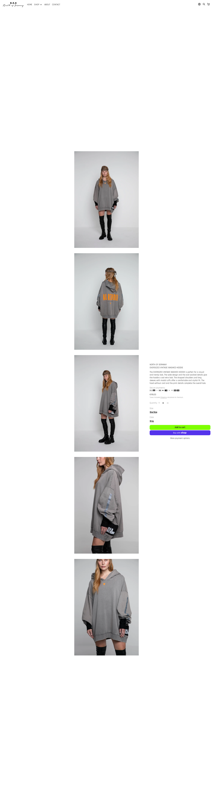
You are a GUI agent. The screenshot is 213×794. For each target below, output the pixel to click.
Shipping (163, 397)
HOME (29, 4)
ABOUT (47, 4)
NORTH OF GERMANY (158, 364)
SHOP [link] (36, 5)
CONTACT (56, 4)
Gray (152, 421)
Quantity (153, 403)
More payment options (180, 438)
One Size (153, 412)
